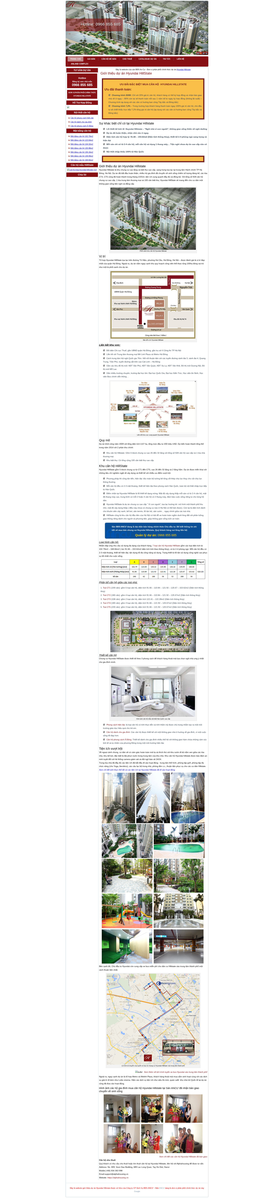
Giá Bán (91, 59)
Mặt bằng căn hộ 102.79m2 (81, 136)
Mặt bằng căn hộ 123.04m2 (81, 140)
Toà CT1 (107, 588)
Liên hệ (180, 59)
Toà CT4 (107, 603)
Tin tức (166, 59)
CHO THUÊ (127, 59)
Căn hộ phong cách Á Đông (81, 126)
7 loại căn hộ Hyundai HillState (166, 545)
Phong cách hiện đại (115, 725)
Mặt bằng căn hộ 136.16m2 (81, 152)
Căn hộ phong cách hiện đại (81, 118)
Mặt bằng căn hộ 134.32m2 (81, 144)
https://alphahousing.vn (117, 1177)
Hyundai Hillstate (184, 69)
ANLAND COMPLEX (79, 64)
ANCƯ (162, 1188)
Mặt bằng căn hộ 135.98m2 (81, 148)
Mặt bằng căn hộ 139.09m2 (81, 156)
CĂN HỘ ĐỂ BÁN (108, 59)
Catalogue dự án (147, 59)
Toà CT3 (107, 599)
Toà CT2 (107, 595)
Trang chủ (75, 59)
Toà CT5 (107, 607)
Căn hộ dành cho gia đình (81, 122)
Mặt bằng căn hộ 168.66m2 (81, 160)
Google (137, 1191)
